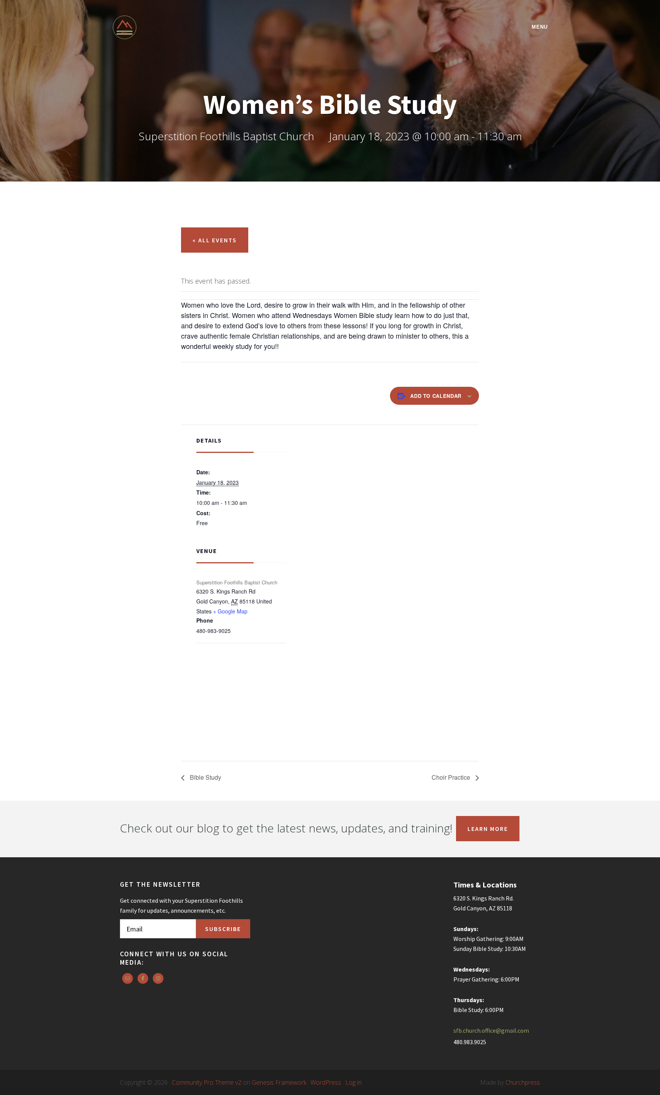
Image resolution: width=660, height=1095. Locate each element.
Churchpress (522, 1082)
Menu (540, 27)
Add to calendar (435, 395)
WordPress (326, 1082)
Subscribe (223, 929)
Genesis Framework (279, 1082)
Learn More (487, 828)
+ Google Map (230, 611)
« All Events (214, 240)
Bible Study (204, 777)
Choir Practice (452, 777)
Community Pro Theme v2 (206, 1082)
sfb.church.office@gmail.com (491, 1030)
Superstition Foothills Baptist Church (179, 27)
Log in (353, 1082)
